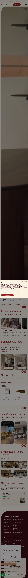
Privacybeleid (24, 281)
